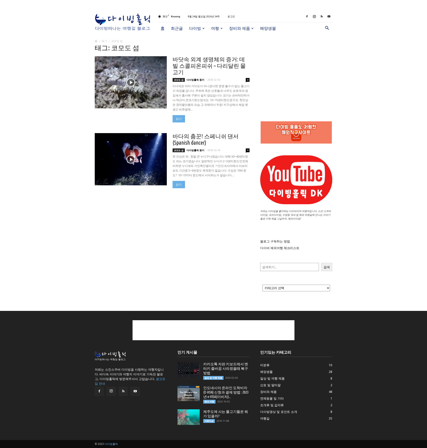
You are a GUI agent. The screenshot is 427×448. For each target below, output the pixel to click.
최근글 (177, 28)
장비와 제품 (239, 28)
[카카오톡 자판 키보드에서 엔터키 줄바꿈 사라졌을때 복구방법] (188, 369)
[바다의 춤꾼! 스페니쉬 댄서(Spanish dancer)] (131, 159)
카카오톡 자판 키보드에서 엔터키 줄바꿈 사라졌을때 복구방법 (225, 368)
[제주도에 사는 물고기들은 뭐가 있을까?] (188, 417)
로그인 (231, 16)
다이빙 (195, 28)
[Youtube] (329, 16)
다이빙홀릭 (111, 444)
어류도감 (209, 420)
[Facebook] (307, 16)
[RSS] (321, 16)
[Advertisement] (296, 73)
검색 (327, 267)
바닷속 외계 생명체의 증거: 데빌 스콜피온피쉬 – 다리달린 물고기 (209, 65)
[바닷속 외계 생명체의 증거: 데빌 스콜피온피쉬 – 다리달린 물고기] (131, 82)
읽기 (179, 118)
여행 (215, 28)
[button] (327, 28)
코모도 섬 (178, 79)
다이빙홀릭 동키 (195, 79)
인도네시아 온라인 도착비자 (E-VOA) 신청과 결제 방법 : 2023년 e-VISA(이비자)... (226, 392)
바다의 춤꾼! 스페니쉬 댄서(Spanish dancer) (206, 139)
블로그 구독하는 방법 (275, 241)
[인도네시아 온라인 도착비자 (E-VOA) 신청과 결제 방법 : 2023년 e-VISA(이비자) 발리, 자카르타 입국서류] (188, 393)
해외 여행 (209, 401)
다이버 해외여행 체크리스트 (279, 248)
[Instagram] (314, 16)
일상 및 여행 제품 (213, 377)
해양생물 (268, 28)
